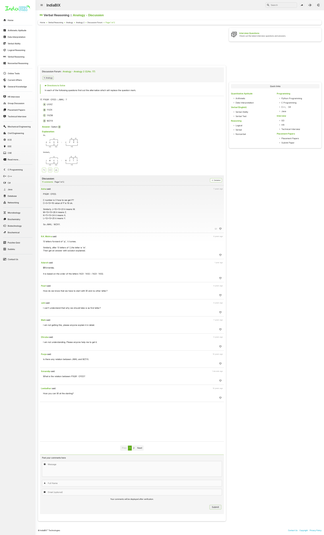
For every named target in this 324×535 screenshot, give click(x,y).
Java (283, 111)
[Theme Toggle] (310, 5)
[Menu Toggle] (41, 5)
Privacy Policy (315, 530)
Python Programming (291, 98)
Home (42, 22)
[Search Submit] (268, 5)
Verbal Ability (242, 112)
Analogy (69, 22)
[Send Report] (56, 170)
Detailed (217, 180)
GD (282, 120)
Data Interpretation (245, 102)
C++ (283, 107)
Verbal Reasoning (55, 22)
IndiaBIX (53, 5)
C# (289, 107)
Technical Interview (290, 129)
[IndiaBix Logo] (17, 10)
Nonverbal (241, 134)
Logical (239, 125)
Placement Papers (290, 138)
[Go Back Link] (44, 170)
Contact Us (293, 530)
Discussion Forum (95, 22)
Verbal (239, 130)
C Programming (288, 102)
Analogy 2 (80, 22)
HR (282, 125)
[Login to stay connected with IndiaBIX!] (318, 5)
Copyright (303, 530)
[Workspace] (50, 170)
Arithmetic (240, 98)
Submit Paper (288, 142)
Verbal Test (241, 116)
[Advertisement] (114, 45)
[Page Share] (302, 5)
